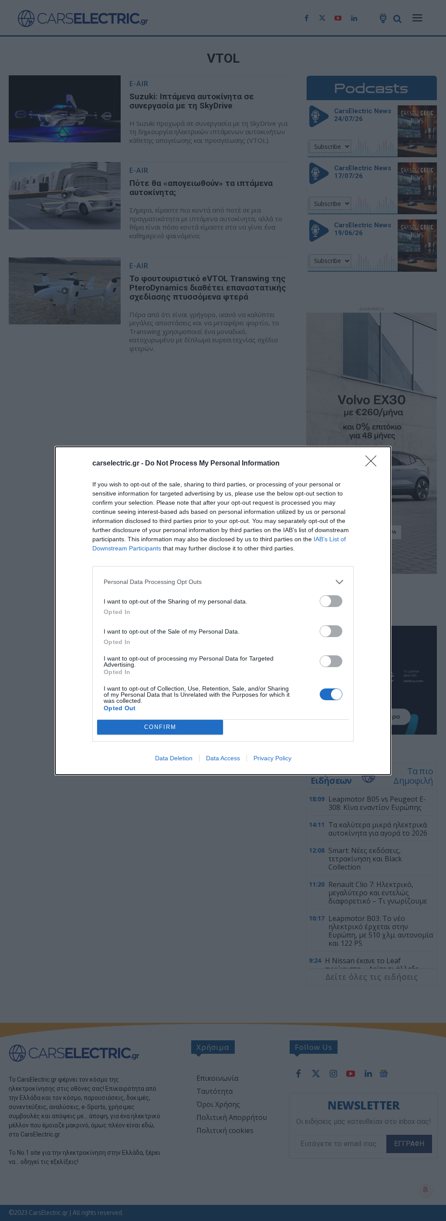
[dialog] (223, 611)
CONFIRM (160, 727)
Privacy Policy (272, 758)
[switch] (331, 601)
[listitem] (223, 582)
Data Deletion (174, 758)
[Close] (373, 463)
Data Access (223, 758)
